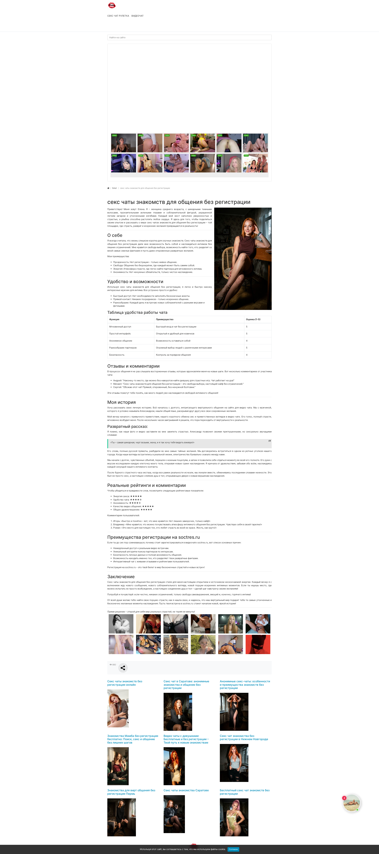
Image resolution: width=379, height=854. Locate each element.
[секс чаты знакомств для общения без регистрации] (243, 259)
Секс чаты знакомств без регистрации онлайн (124, 683)
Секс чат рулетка (118, 15)
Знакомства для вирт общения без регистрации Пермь (131, 792)
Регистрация (131, 26)
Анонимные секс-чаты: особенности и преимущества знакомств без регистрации (245, 685)
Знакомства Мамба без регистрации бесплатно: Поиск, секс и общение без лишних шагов (132, 739)
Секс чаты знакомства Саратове (186, 790)
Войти (114, 26)
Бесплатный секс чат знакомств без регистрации (244, 792)
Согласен (233, 849)
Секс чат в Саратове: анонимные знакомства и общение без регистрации (186, 685)
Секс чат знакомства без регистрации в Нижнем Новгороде (244, 737)
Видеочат (137, 15)
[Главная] (108, 188)
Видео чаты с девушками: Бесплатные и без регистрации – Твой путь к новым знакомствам (186, 739)
